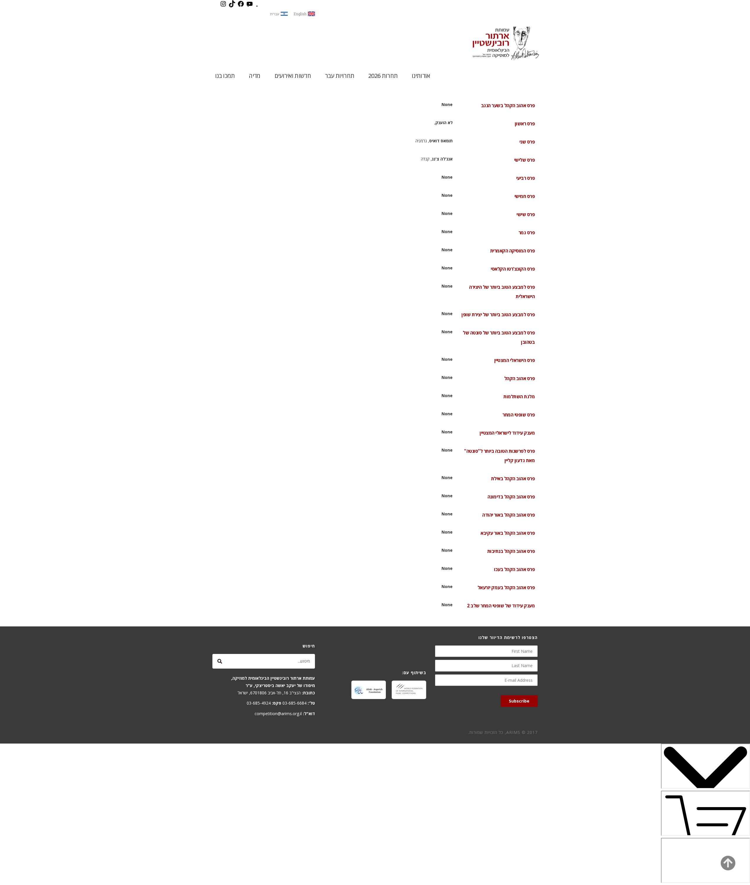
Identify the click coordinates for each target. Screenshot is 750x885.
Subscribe (519, 701)
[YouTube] (249, 6)
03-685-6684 (294, 703)
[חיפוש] (219, 661)
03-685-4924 (259, 703)
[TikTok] (232, 6)
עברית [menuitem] (274, 13)
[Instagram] (223, 6)
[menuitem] (304, 14)
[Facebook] (240, 6)
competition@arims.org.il (278, 713)
